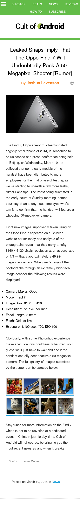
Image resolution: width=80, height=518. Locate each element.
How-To (36, 11)
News (53, 4)
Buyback (18, 4)
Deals (37, 4)
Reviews (71, 4)
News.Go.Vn (31, 461)
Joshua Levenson (43, 82)
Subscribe (57, 11)
